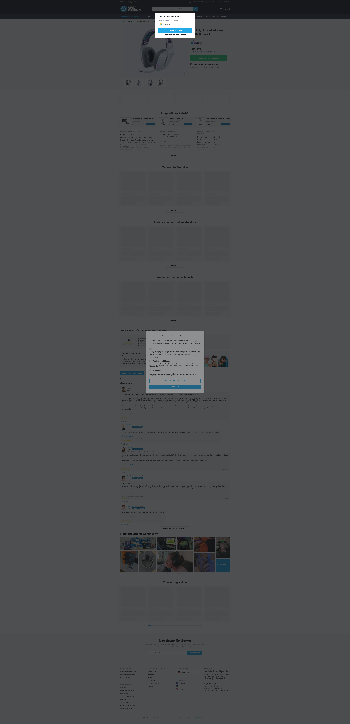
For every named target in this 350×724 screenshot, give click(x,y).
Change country (175, 30)
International (167, 24)
